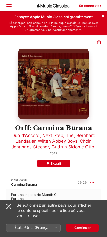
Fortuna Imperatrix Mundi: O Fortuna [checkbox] (34, 196)
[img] (53, 6)
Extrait (56, 163)
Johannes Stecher (30, 146)
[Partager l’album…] (99, 42)
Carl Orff (19, 180)
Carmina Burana (24, 184)
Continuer (82, 228)
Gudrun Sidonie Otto (72, 146)
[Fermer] (103, 15)
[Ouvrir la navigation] (9, 5)
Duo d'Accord (26, 135)
